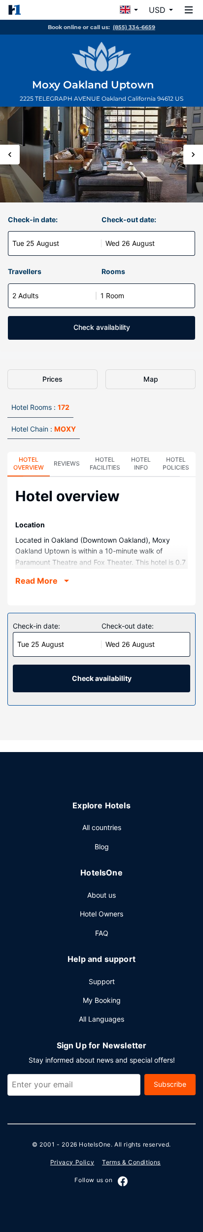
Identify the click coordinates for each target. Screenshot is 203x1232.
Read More (36, 581)
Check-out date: (129, 219)
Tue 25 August (35, 243)
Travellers (24, 271)
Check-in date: (33, 219)
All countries (101, 827)
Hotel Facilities (105, 463)
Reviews (67, 463)
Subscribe (170, 1084)
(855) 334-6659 (134, 27)
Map (150, 379)
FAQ (101, 933)
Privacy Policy (72, 1162)
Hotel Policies (176, 463)
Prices (52, 379)
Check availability (101, 327)
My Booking (102, 1000)
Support (102, 981)
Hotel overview (28, 463)
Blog (102, 846)
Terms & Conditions (131, 1162)
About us (101, 895)
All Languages (101, 1019)
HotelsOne (94, 1144)
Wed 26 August (130, 243)
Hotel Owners (101, 914)
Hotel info (141, 463)
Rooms (113, 271)
